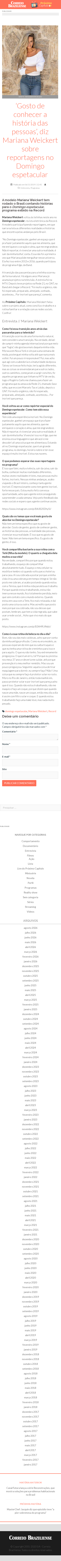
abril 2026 (30, 947)
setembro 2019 (30, 1311)
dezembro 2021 (30, 1181)
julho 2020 (30, 1263)
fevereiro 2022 (30, 1172)
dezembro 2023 (30, 1066)
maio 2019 (30, 1330)
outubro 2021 (30, 1191)
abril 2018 (30, 1392)
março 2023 (30, 1109)
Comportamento (31, 841)
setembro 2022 (30, 1138)
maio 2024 (30, 1042)
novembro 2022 (30, 1129)
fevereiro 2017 (30, 1459)
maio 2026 (30, 942)
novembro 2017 (30, 1416)
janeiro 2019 (30, 1349)
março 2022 (30, 1167)
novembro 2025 (30, 970)
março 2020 (30, 1282)
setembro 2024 (30, 1023)
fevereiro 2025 (30, 1004)
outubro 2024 (30, 1018)
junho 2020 (30, 1268)
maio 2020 (30, 1272)
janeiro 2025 (30, 1009)
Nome (6, 744)
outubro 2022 (30, 1133)
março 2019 (30, 1339)
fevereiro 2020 (30, 1287)
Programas (35, 188)
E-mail (6, 756)
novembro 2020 (30, 1244)
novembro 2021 (30, 1186)
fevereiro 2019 (30, 1344)
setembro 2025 (30, 980)
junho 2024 (30, 1038)
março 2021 (30, 1224)
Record (52, 711)
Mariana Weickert (37, 711)
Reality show (30, 892)
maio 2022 (30, 1157)
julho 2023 (30, 1090)
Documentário (30, 845)
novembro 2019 (30, 1301)
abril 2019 (30, 1335)
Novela (30, 878)
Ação (31, 858)
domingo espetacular (16, 711)
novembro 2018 (30, 1359)
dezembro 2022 (30, 1124)
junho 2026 (30, 937)
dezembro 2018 (30, 1354)
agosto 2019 (30, 1316)
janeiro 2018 (30, 1407)
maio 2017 (30, 1445)
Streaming (30, 906)
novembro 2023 (30, 1071)
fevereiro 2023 (30, 1114)
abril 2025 (30, 994)
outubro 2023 (30, 1076)
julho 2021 (30, 1205)
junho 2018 (30, 1383)
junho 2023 (30, 1095)
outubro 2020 (30, 1248)
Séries (30, 902)
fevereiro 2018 (30, 1402)
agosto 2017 (30, 1431)
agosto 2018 (30, 1373)
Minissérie (30, 873)
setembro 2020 (30, 1253)
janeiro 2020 (30, 1292)
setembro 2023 (30, 1081)
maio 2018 (30, 1387)
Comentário (9, 731)
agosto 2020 (30, 1258)
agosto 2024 (30, 1028)
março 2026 (30, 951)
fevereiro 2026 (30, 956)
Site (4, 769)
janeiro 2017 (30, 1464)
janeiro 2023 (30, 1119)
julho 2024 (30, 1033)
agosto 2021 (30, 1201)
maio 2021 (30, 1215)
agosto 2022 (30, 1143)
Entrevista (25, 188)
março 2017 (30, 1454)
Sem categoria (30, 897)
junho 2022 (30, 1153)
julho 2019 (30, 1320)
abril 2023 (30, 1105)
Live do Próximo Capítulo (30, 868)
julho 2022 (30, 1148)
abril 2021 (30, 1220)
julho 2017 (30, 1435)
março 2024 (30, 1052)
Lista (30, 863)
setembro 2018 (30, 1368)
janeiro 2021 (30, 1234)
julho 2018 (30, 1378)
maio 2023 (30, 1100)
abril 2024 (30, 1047)
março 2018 (30, 1397)
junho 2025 (30, 985)
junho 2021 (30, 1210)
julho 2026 (30, 932)
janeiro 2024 (30, 1062)
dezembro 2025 (30, 966)
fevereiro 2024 (30, 1057)
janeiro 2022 (30, 1177)
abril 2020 (30, 1277)
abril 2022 (30, 1162)
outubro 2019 (30, 1306)
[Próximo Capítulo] (42, 4)
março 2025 (30, 999)
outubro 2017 (30, 1421)
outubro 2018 (30, 1363)
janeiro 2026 (30, 961)
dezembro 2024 (30, 1014)
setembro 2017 (30, 1426)
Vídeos (30, 911)
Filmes (30, 855)
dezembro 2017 (30, 1411)
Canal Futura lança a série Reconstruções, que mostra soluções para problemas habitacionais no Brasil (30, 1491)
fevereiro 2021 (30, 1229)
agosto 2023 (30, 1085)
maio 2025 (30, 990)
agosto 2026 (30, 927)
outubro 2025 (30, 975)
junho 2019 (30, 1325)
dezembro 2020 (30, 1239)
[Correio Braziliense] (18, 4)
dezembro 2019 (30, 1296)
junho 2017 (30, 1440)
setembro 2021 (30, 1196)
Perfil (30, 882)
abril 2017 (30, 1450)
